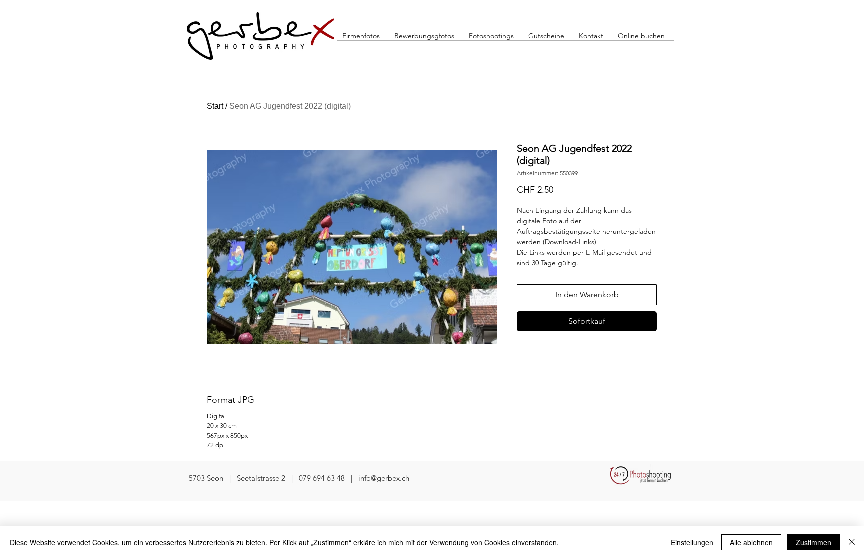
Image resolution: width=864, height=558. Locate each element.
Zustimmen (814, 542)
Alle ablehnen (751, 542)
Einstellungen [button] (692, 542)
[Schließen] (852, 542)
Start (215, 106)
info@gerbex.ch (384, 478)
